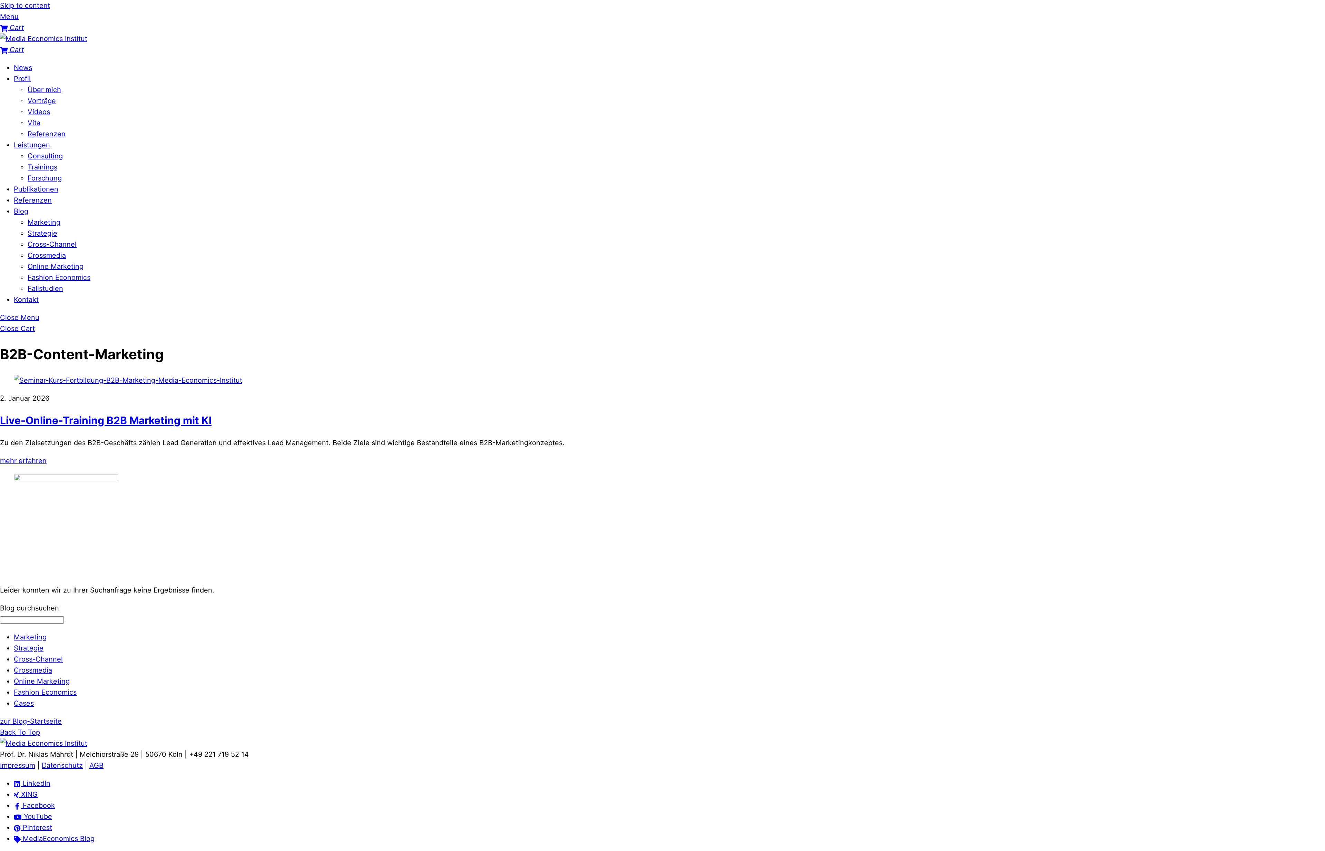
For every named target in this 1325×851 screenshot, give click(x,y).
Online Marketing (56, 266)
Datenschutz (62, 765)
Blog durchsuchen (29, 608)
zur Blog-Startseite (31, 721)
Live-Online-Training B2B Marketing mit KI (106, 420)
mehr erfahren (23, 461)
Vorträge (42, 101)
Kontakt (26, 299)
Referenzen (47, 134)
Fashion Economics (59, 277)
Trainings (42, 167)
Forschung (45, 178)
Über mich (44, 90)
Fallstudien (45, 288)
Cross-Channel (52, 244)
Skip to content (25, 5)
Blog (21, 211)
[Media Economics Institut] (43, 39)
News (23, 67)
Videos (39, 112)
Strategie (42, 233)
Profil (22, 79)
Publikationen (36, 189)
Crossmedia (47, 255)
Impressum (17, 765)
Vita (34, 123)
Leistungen (32, 145)
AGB (96, 765)
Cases (24, 703)
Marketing (44, 222)
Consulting (45, 156)
